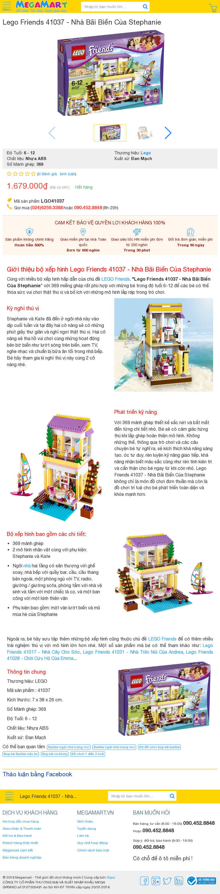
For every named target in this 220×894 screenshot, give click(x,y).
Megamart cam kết (18, 850)
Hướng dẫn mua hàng (21, 821)
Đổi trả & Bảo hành (17, 836)
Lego (146, 152)
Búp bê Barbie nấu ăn (21, 754)
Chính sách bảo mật (93, 850)
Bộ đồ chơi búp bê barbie (159, 747)
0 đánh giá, (48, 174)
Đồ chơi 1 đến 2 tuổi (88, 754)
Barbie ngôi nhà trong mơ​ (114, 747)
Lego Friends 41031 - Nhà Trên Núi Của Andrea (133, 651)
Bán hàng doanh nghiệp (22, 857)
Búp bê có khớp (54, 754)
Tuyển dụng (86, 829)
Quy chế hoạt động (92, 843)
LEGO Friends (115, 279)
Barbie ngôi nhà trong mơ (68, 747)
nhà (27, 565)
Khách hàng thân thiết (20, 843)
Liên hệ (83, 836)
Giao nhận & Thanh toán (22, 829)
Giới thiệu (85, 821)
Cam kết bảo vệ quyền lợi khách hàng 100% (110, 222)
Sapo (111, 877)
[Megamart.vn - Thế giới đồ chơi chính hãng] (45, 6)
